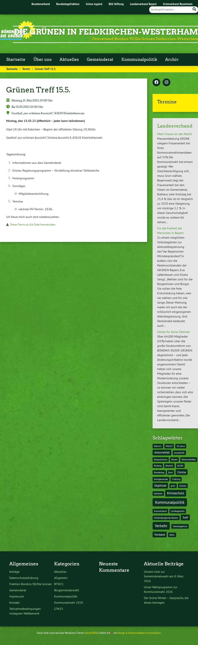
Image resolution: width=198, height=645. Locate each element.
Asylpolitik (179, 452)
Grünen (182, 485)
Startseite (15, 59)
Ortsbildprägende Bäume (166, 517)
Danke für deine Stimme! (173, 332)
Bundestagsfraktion (67, 4)
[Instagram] (166, 82)
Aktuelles (69, 59)
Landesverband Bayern (143, 4)
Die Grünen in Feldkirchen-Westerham (106, 32)
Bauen (174, 459)
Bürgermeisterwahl (66, 590)
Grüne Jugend (94, 4)
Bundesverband (41, 4)
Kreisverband (160, 511)
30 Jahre (181, 446)
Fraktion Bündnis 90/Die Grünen (30, 584)
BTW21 (59, 584)
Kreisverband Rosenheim (177, 4)
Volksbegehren (180, 526)
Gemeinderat (100, 59)
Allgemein (61, 578)
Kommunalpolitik (139, 59)
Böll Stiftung (116, 4)
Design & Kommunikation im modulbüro (139, 632)
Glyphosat (160, 485)
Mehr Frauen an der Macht (174, 134)
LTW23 (58, 609)
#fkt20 (169, 446)
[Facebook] (156, 82)
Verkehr (161, 525)
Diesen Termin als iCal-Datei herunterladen (32, 224)
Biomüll (169, 465)
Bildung (157, 465)
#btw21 (158, 446)
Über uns (42, 59)
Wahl (172, 534)
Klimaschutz (175, 493)
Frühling (176, 479)
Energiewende (161, 479)
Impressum (16, 596)
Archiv (171, 59)
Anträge (14, 572)
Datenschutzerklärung (23, 578)
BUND (180, 465)
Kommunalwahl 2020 (68, 602)
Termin (26, 69)
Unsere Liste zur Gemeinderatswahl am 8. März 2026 (163, 576)
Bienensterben (189, 459)
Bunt (170, 472)
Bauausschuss (160, 459)
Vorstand (159, 534)
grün (173, 485)
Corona (181, 472)
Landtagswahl (178, 511)
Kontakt (14, 602)
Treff (185, 517)
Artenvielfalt (162, 452)
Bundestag (159, 472)
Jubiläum (158, 493)
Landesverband (174, 126)
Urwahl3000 (90, 632)
